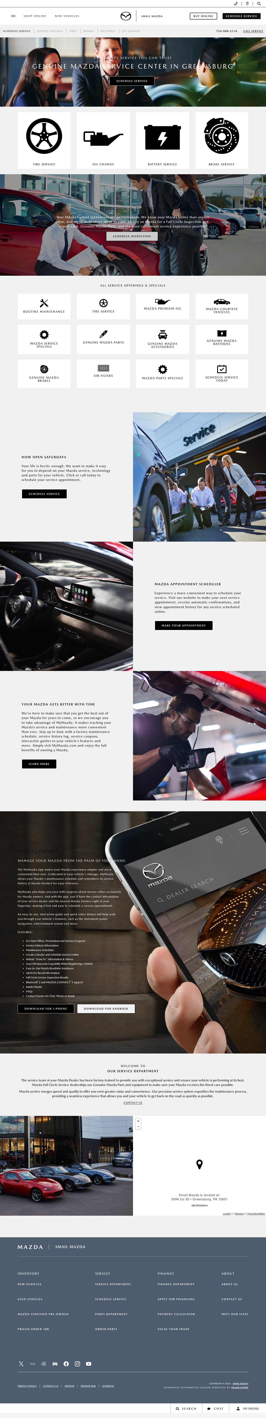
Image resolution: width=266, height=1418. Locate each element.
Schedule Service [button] (241, 16)
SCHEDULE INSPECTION (132, 236)
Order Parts (106, 1329)
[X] (21, 1364)
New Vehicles (67, 16)
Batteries (108, 31)
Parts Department (111, 1314)
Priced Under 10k (33, 1329)
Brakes (88, 31)
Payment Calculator (176, 1314)
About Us (230, 1284)
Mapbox (239, 1213)
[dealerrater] (43, 1364)
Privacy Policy (27, 1386)
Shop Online (35, 16)
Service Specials (50, 31)
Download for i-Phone (46, 1008)
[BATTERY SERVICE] (163, 140)
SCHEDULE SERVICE (132, 81)
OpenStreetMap (256, 1213)
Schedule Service (17, 31)
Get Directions (200, 1205)
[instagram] (77, 1364)
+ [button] (138, 1121)
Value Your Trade (174, 1329)
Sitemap (69, 1386)
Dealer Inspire (239, 1387)
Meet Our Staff (235, 1314)
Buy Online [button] (203, 16)
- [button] (138, 1126)
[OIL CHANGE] (103, 140)
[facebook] (66, 1364)
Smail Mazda (240, 1383)
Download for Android (106, 1008)
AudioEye (108, 1386)
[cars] (32, 1364)
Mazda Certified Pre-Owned (43, 1314)
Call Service (253, 31)
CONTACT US (133, 1102)
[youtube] (88, 1364)
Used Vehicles (30, 1299)
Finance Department (176, 1284)
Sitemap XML (88, 1386)
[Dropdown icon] (236, 3)
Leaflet (226, 1213)
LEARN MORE (39, 764)
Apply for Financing (176, 1299)
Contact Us (232, 1299)
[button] (259, 4)
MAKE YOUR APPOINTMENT (184, 625)
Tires (73, 31)
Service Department (113, 1284)
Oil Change (131, 31)
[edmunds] (54, 1364)
